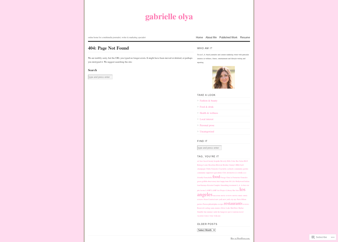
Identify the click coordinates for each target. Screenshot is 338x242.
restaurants (233, 203)
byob (242, 165)
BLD (246, 161)
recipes (220, 204)
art (198, 161)
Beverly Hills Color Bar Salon (231, 161)
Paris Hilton (241, 199)
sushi (215, 212)
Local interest (206, 119)
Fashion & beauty (208, 100)
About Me (211, 37)
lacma (202, 190)
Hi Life (232, 181)
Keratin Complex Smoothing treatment (221, 185)
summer (210, 212)
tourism (236, 212)
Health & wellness (209, 113)
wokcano (217, 215)
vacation (200, 215)
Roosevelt (201, 208)
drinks (240, 172)
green (199, 181)
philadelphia (212, 204)
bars (201, 161)
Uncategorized (207, 131)
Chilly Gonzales (212, 169)
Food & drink (207, 106)
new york (218, 199)
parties (199, 204)
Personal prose (207, 125)
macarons (216, 195)
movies (235, 195)
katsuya (204, 185)
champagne (201, 169)
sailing (207, 208)
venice (206, 215)
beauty (210, 161)
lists (237, 190)
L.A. (239, 185)
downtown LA (232, 172)
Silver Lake (225, 208)
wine (211, 215)
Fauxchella (208, 177)
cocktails (230, 169)
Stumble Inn (201, 212)
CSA (224, 172)
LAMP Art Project (218, 190)
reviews (246, 204)
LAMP (208, 190)
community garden (241, 169)
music (240, 195)
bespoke (217, 161)
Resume (245, 37)
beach (206, 161)
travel (241, 212)
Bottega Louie (202, 165)
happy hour (224, 181)
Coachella (222, 169)
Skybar (241, 208)
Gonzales (244, 177)
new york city (228, 199)
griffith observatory (209, 181)
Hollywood (240, 181)
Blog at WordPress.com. (240, 238)
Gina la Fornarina (233, 177)
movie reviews (226, 195)
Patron (205, 204)
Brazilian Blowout (215, 165)
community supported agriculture (209, 172)
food (216, 176)
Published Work (228, 37)
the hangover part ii (225, 212)
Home (199, 37)
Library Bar (230, 190)
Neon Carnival (209, 199)
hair (218, 181)
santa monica (215, 208)
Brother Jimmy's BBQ (231, 165)
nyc (235, 199)
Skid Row (234, 208)
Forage (223, 177)
